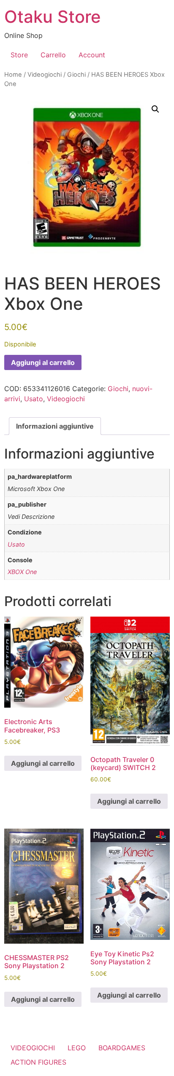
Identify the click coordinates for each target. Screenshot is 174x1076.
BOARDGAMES (121, 1048)
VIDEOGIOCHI (33, 1048)
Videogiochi (44, 74)
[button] (155, 109)
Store (19, 55)
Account (92, 55)
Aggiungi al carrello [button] (43, 763)
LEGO (77, 1048)
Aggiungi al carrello (43, 362)
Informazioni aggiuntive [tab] (55, 426)
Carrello (53, 55)
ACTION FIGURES (38, 1062)
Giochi (76, 74)
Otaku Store (52, 16)
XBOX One (22, 571)
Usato (33, 398)
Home (13, 74)
